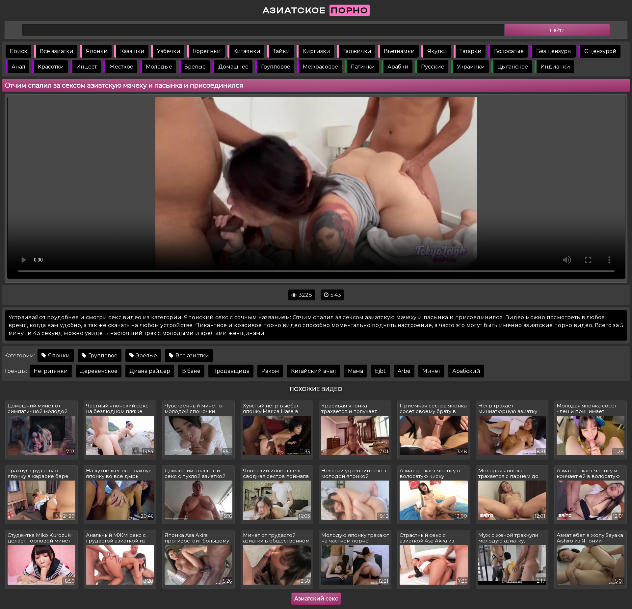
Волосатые (509, 51)
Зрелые (195, 67)
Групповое (275, 67)
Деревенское (99, 371)
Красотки (51, 67)
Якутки (437, 51)
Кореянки (207, 51)
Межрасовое (320, 67)
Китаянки (246, 51)
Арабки (397, 67)
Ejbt (380, 371)
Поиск (18, 51)
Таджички (357, 51)
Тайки (281, 51)
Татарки (471, 51)
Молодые (159, 67)
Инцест (86, 67)
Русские (432, 67)
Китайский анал (313, 371)
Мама (355, 371)
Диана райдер (149, 371)
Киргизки (316, 51)
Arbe (404, 371)
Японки (97, 51)
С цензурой (600, 51)
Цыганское (512, 67)
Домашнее (233, 67)
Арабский (466, 371)
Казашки (132, 51)
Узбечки (168, 51)
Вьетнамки (399, 51)
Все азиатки (56, 51)
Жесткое (121, 67)
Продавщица (231, 371)
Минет (431, 371)
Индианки (555, 67)
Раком (270, 371)
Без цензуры (554, 51)
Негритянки (51, 371)
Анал (18, 67)
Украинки (471, 67)
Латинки (363, 67)
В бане (191, 371)
